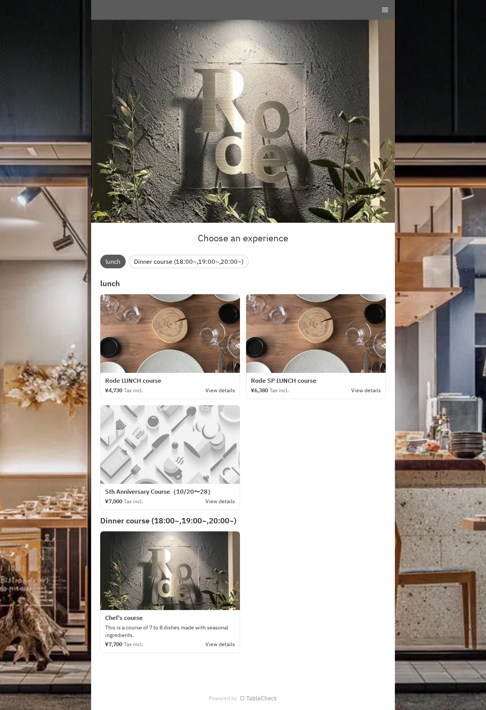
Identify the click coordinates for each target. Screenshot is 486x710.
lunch (113, 261)
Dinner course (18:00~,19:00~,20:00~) (188, 261)
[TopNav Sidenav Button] (385, 10)
